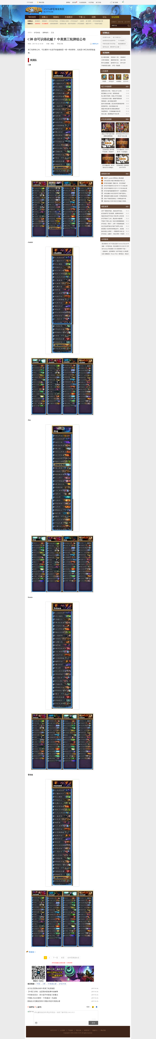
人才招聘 (62, 1030)
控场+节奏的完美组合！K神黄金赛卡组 (115, 198)
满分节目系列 (72, 23)
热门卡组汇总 (117, 37)
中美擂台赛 (52, 984)
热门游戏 (115, 2)
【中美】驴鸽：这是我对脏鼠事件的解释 (42, 991)
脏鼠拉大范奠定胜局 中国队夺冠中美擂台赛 (43, 1001)
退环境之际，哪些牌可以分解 (111, 47)
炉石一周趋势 (116, 65)
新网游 (68, 2)
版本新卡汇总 (115, 63)
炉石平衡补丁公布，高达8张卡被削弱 (111, 218)
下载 (82, 17)
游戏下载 (120, 22)
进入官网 (127, 22)
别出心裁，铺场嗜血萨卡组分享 (110, 114)
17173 (30, 32)
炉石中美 (62, 984)
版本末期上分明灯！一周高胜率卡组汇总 (112, 231)
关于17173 (53, 1030)
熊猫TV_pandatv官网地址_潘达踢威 (114, 178)
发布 (93, 1023)
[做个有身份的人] (93, 1007)
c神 (44, 984)
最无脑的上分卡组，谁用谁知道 (110, 93)
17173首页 (30, 2)
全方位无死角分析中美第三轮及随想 (41, 988)
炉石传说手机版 (53, 21)
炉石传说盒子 (74, 21)
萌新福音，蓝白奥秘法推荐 (109, 101)
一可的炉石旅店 (97, 23)
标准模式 (37, 21)
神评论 (95, 44)
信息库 (82, 21)
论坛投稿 (115, 17)
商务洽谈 (78, 1030)
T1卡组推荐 (121, 40)
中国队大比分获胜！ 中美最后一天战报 (42, 998)
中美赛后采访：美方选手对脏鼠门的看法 (42, 995)
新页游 (74, 2)
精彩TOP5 (88, 23)
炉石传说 (37, 32)
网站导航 (41, 2)
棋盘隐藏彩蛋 (122, 43)
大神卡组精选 (105, 60)
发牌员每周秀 (54, 23)
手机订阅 (60, 44)
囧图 (94, 17)
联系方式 (86, 1030)
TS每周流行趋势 (105, 65)
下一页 (55, 958)
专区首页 (32, 17)
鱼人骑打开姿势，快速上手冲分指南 (111, 96)
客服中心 (95, 1030)
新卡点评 (123, 63)
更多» (127, 86)
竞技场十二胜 (115, 57)
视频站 (56, 17)
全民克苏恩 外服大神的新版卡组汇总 (114, 180)
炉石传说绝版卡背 (98, 21)
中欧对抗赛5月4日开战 (109, 43)
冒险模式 (44, 21)
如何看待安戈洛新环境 (109, 40)
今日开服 (91, 2)
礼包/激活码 (82, 2)
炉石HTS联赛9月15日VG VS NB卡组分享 (115, 188)
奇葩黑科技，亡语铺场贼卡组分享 (110, 111)
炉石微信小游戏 (64, 21)
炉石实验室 (81, 23)
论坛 (104, 17)
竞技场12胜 (63, 23)
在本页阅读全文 (73, 958)
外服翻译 (68, 17)
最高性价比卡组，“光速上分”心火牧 (111, 91)
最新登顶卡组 (115, 60)
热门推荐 (88, 21)
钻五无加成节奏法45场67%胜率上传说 (112, 226)
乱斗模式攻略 (105, 57)
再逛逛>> (32, 952)
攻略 (45, 17)
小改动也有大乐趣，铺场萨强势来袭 (111, 98)
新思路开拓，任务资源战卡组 (109, 106)
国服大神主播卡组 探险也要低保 (110, 108)
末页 (62, 958)
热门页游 (98, 2)
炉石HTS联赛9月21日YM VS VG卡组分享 (115, 186)
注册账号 (114, 22)
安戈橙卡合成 (106, 37)
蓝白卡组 (123, 60)
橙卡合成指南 (105, 63)
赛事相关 (45, 32)
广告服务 (70, 1030)
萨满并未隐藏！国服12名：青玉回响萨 (115, 183)
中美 (38, 984)
